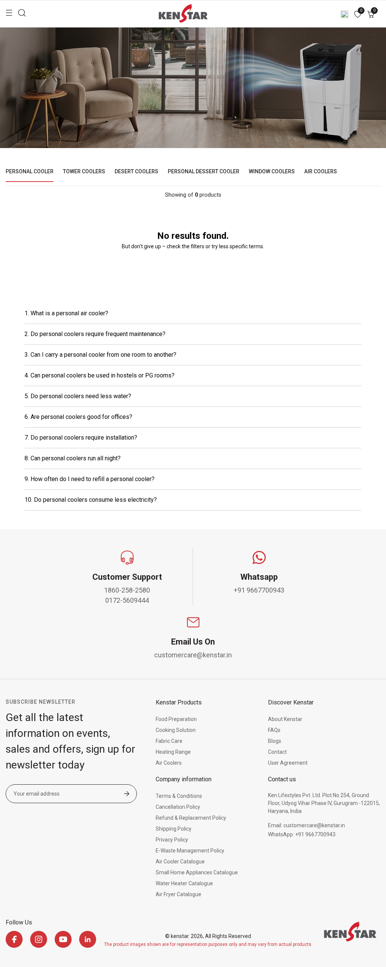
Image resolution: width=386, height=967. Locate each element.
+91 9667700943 (259, 590)
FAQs (274, 730)
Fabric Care (169, 741)
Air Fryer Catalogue (178, 894)
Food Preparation (176, 719)
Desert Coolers (136, 171)
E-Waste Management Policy (190, 851)
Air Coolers (320, 171)
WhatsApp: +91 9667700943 (301, 834)
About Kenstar (285, 719)
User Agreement (288, 763)
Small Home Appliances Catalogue (197, 872)
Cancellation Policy (178, 807)
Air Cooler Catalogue (180, 862)
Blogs (274, 741)
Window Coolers (272, 171)
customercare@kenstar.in (193, 655)
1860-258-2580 (127, 590)
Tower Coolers (84, 171)
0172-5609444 (127, 600)
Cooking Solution (176, 730)
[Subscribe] (126, 794)
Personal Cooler (30, 171)
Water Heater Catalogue (184, 883)
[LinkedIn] (87, 939)
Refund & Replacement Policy (191, 818)
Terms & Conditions (179, 796)
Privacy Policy (172, 840)
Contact (277, 752)
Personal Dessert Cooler (203, 171)
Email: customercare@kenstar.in (306, 825)
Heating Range (173, 752)
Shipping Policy (173, 829)
